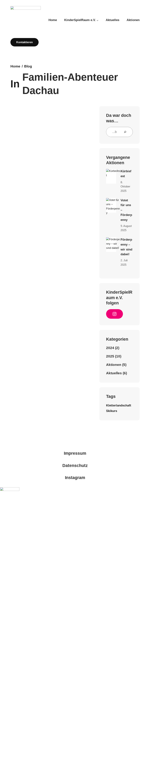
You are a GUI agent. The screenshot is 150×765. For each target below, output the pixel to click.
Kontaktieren (24, 42)
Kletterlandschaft (118, 405)
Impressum (75, 453)
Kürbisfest (126, 173)
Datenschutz (75, 465)
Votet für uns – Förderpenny (126, 210)
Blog (28, 66)
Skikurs (111, 411)
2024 (110, 348)
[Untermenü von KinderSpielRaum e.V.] (97, 20)
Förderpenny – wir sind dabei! (126, 247)
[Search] (127, 132)
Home (15, 66)
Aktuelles (114, 373)
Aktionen (113, 365)
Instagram (75, 477)
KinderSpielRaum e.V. (80, 20)
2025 (110, 356)
